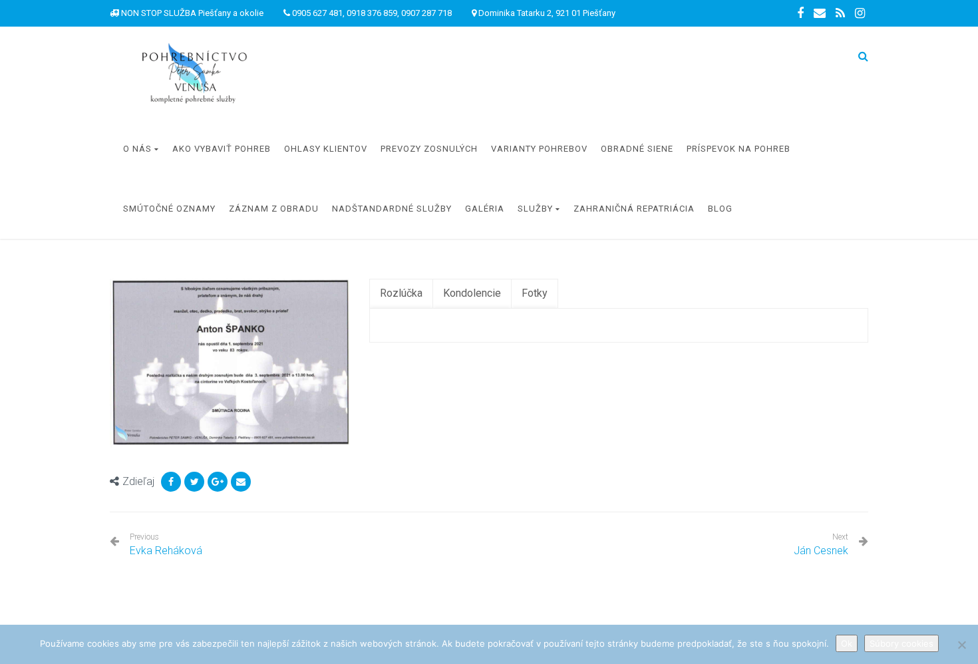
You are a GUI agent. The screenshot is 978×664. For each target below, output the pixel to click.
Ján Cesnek (821, 550)
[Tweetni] (194, 482)
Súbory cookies (901, 643)
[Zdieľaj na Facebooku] (171, 482)
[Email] (241, 482)
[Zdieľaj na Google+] (218, 482)
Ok (846, 643)
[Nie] (961, 644)
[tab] (401, 294)
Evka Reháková (166, 544)
